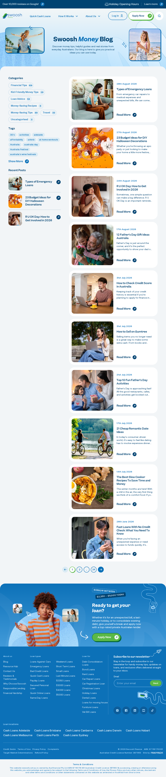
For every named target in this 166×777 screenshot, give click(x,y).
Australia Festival (19, 149)
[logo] (12, 16)
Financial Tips (21, 85)
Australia (15, 144)
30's (12, 135)
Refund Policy (41, 753)
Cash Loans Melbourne (17, 735)
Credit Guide (9, 749)
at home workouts (48, 139)
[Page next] (101, 570)
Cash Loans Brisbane (47, 730)
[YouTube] (144, 710)
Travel (49, 112)
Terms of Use (24, 749)
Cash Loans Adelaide (16, 730)
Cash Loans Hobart (138, 730)
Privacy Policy (39, 749)
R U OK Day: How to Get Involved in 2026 (131, 187)
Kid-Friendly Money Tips (27, 92)
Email (116, 676)
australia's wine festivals (23, 154)
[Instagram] (117, 710)
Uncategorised (21, 119)
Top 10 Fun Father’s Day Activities (132, 381)
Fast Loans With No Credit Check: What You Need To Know (133, 530)
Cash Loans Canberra (79, 730)
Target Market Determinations (18, 753)
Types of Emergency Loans (134, 89)
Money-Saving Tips (24, 112)
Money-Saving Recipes (26, 105)
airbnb (31, 139)
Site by (146, 753)
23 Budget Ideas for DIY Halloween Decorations (132, 139)
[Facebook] (126, 710)
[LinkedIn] (135, 710)
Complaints (53, 749)
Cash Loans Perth (48, 735)
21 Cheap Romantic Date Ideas (132, 430)
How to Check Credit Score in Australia (134, 284)
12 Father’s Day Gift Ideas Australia (133, 236)
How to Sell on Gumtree (132, 331)
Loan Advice (20, 98)
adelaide (38, 135)
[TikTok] (152, 710)
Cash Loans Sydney (75, 735)
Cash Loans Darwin (109, 730)
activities (24, 135)
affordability (16, 139)
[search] (159, 16)
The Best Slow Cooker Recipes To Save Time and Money (133, 480)
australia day (31, 144)
